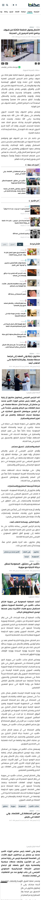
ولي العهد (26, 551)
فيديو (11, 11)
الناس (27, 230)
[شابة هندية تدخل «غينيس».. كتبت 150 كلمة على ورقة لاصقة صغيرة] (35, 221)
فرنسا (27, 556)
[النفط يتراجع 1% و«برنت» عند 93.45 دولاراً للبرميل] (35, 210)
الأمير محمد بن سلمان (11, 551)
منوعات (26, 218)
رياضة (6, 11)
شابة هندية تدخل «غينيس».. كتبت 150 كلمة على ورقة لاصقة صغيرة (16, 222)
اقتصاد (17, 11)
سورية (13, 806)
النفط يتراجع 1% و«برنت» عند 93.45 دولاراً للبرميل (17, 210)
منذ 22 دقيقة (25, 213)
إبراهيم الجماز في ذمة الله (21, 233)
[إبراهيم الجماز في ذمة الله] (35, 233)
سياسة (23, 11)
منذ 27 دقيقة (25, 225)
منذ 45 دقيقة (25, 237)
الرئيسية (36, 11)
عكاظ (37, 27)
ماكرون (36, 551)
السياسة (22, 281)
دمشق (5, 806)
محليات (29, 11)
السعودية (35, 556)
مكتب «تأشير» (34, 806)
